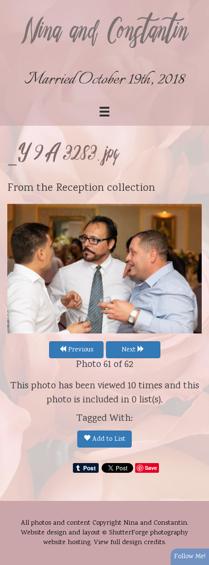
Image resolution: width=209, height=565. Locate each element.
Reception (80, 188)
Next (130, 350)
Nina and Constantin (104, 32)
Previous (79, 350)
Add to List (107, 439)
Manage (196, 4)
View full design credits (129, 543)
